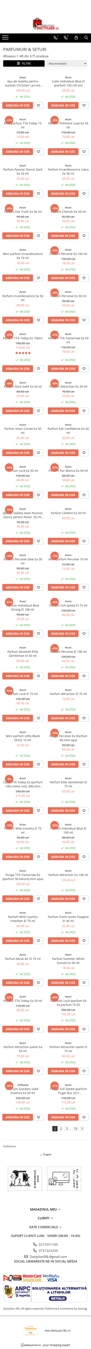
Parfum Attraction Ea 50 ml (68, 386)
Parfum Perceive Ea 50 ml (68, 296)
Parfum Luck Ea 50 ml (23, 471)
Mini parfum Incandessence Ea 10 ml (23, 256)
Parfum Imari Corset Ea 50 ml (22, 431)
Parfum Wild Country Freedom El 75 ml (23, 919)
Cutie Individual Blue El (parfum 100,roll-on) (68, 83)
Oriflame (22, 1085)
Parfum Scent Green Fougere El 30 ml (68, 919)
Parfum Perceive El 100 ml (68, 652)
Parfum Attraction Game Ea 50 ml (23, 1049)
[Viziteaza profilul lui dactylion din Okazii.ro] (30, 1330)
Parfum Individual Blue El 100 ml (68, 830)
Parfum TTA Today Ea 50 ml (22, 1001)
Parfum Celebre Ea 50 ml (68, 513)
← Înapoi (45, 1154)
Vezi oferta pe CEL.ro (57, 1330)
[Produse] (6, 39)
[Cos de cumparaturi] (76, 37)
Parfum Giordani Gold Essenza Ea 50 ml (22, 1091)
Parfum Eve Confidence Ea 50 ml (68, 431)
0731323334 (48, 1250)
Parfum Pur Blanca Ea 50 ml (68, 471)
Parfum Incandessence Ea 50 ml (22, 298)
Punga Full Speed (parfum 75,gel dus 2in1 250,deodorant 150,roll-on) (68, 1091)
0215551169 (48, 1244)
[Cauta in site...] (86, 37)
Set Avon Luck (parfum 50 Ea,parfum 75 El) (68, 1003)
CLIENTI (44, 1218)
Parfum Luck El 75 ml (23, 694)
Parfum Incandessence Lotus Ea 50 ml (68, 171)
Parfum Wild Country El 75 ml (22, 830)
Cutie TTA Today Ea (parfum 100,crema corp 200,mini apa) (23, 784)
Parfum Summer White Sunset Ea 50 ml (68, 961)
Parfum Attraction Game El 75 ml (68, 1049)
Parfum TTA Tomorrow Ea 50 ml (68, 340)
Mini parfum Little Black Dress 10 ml (23, 738)
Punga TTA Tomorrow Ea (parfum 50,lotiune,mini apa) (23, 877)
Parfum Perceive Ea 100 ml (68, 254)
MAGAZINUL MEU (44, 1209)
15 (75, 1128)
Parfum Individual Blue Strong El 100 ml (23, 607)
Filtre (25, 63)
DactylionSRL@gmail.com (48, 1256)
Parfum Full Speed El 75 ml (68, 605)
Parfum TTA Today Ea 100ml (23, 338)
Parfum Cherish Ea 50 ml (68, 212)
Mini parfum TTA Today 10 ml (22, 125)
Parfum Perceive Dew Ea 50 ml (23, 561)
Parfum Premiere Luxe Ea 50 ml (68, 125)
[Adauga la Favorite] (38, 105)
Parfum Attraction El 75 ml (68, 694)
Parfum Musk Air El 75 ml (23, 959)
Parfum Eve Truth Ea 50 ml (23, 212)
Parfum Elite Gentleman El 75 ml (68, 784)
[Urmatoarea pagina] (82, 1128)
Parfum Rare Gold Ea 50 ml (23, 386)
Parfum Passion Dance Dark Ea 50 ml (22, 171)
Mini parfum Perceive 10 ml (68, 559)
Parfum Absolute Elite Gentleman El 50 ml (22, 654)
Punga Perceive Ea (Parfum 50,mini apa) (68, 738)
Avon (22, 77)
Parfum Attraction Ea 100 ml (68, 875)
